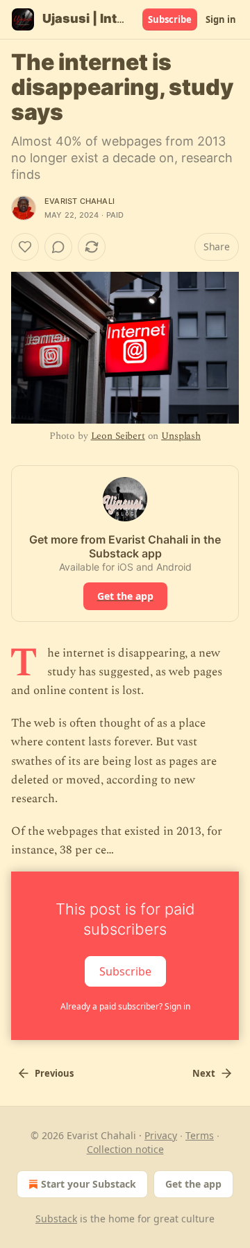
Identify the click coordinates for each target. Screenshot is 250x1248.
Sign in (221, 19)
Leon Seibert (118, 435)
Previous (54, 1073)
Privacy (160, 1135)
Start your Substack (88, 1183)
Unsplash (181, 435)
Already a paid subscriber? (125, 1006)
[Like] (25, 247)
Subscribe (170, 19)
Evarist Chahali (79, 201)
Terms (199, 1135)
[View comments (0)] (58, 247)
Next (203, 1073)
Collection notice (125, 1149)
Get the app (125, 596)
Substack (56, 1218)
